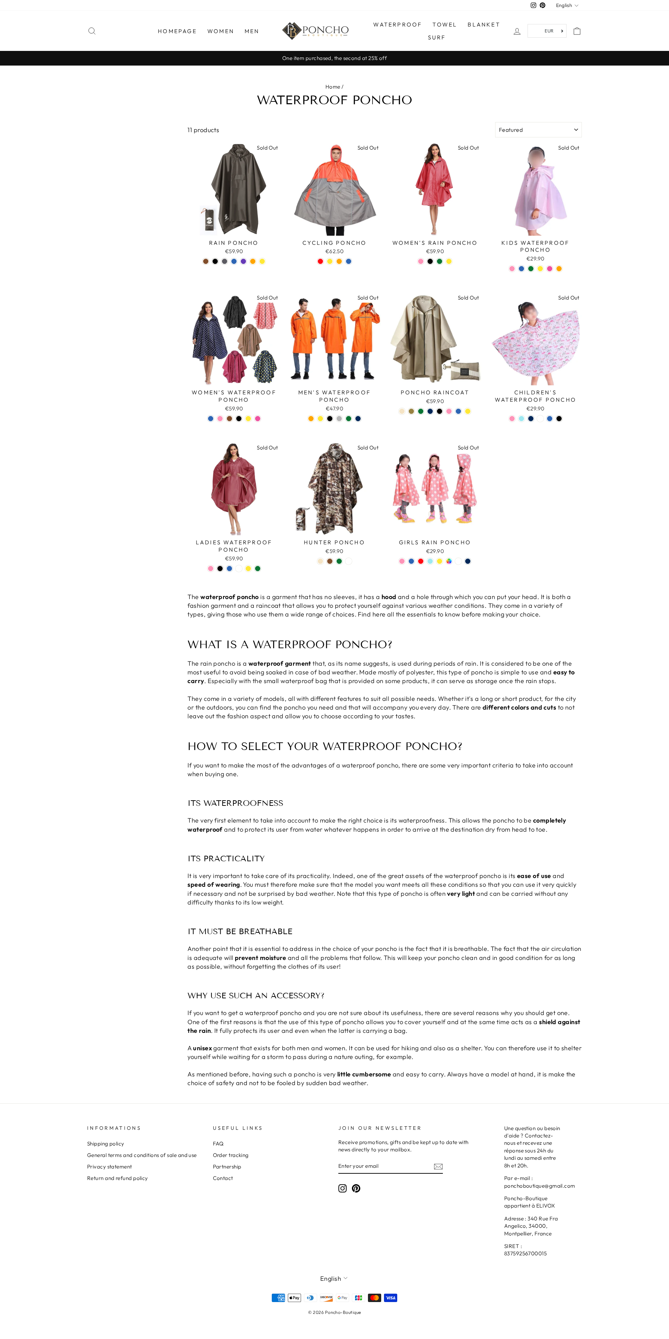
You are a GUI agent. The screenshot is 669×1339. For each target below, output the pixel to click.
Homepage (177, 31)
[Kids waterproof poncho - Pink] (512, 268)
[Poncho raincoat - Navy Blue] (430, 411)
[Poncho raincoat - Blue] (458, 411)
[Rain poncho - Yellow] (262, 261)
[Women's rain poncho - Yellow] (449, 261)
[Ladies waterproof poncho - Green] (257, 568)
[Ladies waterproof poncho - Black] (220, 568)
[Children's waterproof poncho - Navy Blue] (531, 418)
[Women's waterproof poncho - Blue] (210, 418)
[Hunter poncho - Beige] (320, 561)
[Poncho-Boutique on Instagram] (342, 1188)
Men (252, 31)
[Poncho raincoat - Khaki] (411, 411)
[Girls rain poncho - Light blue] (430, 561)
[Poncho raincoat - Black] (439, 411)
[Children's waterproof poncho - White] (540, 418)
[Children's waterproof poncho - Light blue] (521, 418)
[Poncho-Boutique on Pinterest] (356, 1188)
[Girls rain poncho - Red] (420, 561)
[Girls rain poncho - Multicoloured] (449, 561)
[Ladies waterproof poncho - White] (239, 568)
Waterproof (397, 24)
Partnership (227, 1166)
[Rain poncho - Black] (215, 261)
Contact (223, 1178)
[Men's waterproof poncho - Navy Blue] (358, 418)
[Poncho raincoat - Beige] (402, 411)
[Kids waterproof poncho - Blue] (521, 268)
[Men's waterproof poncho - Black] (329, 418)
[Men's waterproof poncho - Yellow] (320, 418)
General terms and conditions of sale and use (142, 1155)
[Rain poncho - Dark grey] (224, 261)
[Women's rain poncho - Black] (430, 261)
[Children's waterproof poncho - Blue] (549, 418)
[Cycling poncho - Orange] (339, 261)
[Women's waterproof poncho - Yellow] (248, 418)
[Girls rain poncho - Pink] (402, 561)
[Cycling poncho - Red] (320, 261)
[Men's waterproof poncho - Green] (348, 418)
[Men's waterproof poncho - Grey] (339, 418)
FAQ (218, 1143)
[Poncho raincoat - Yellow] (467, 411)
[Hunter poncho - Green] (339, 561)
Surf (437, 37)
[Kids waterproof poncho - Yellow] (540, 268)
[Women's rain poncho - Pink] (420, 261)
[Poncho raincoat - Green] (420, 411)
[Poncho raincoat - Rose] (449, 411)
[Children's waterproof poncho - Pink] (512, 418)
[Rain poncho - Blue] (234, 261)
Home (332, 86)
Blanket (484, 24)
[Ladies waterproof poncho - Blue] (229, 568)
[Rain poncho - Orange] (252, 261)
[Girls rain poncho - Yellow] (439, 561)
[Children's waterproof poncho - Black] (559, 418)
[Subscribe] (438, 1166)
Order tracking (231, 1155)
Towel (444, 24)
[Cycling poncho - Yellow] (329, 261)
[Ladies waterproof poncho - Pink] (210, 568)
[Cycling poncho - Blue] (348, 261)
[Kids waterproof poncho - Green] (531, 268)
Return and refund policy (117, 1178)
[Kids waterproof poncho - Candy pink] (549, 268)
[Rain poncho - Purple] (243, 261)
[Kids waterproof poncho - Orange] (559, 268)
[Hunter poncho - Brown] (329, 561)
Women (220, 31)
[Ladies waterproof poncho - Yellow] (248, 568)
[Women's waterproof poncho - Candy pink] (257, 418)
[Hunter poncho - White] (348, 561)
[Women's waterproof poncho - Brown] (229, 418)
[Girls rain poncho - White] (458, 561)
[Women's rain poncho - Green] (439, 261)
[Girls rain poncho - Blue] (411, 561)
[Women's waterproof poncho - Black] (239, 418)
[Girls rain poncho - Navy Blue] (467, 561)
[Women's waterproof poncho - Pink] (220, 418)
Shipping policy (105, 1143)
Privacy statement (109, 1166)
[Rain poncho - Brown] (205, 261)
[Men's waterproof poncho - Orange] (311, 418)
